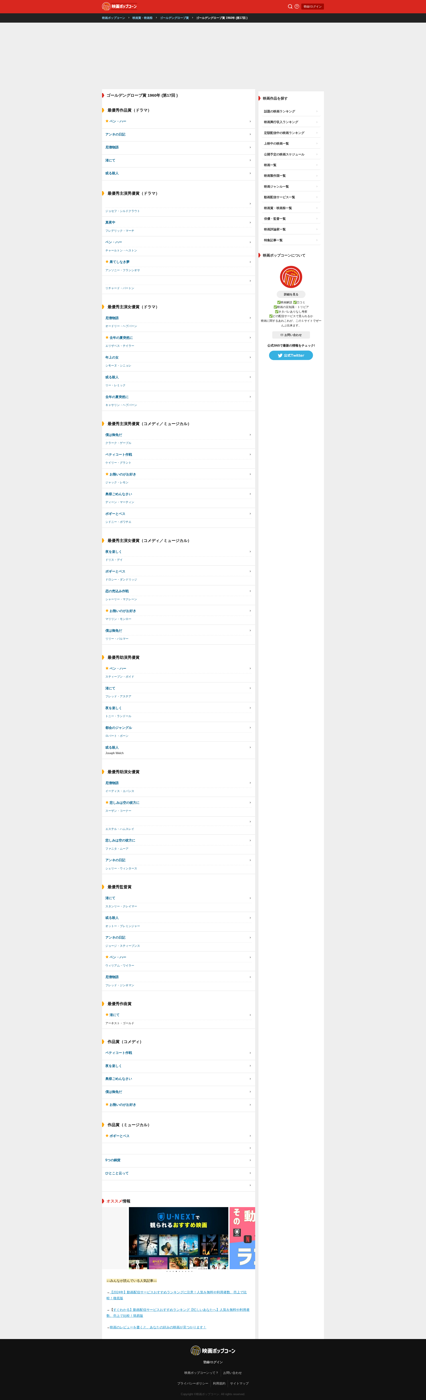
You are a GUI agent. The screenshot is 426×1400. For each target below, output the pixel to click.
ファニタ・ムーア (116, 848)
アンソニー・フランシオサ (122, 270)
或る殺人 (112, 173)
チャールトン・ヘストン (121, 250)
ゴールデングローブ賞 (174, 18)
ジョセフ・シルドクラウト (122, 211)
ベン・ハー (118, 121)
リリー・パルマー (116, 638)
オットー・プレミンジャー (122, 926)
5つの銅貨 (112, 1160)
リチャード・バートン (119, 288)
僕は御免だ (113, 435)
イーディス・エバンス (119, 791)
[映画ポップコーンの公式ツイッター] (291, 355)
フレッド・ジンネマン (119, 985)
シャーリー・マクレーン (121, 599)
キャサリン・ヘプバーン (121, 405)
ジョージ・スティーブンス (122, 945)
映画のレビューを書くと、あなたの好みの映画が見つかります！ (158, 1327)
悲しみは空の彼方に (125, 802)
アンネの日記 (115, 134)
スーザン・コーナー (118, 810)
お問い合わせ (293, 335)
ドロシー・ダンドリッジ (121, 579)
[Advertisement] (213, 56)
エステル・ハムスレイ (119, 829)
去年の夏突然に (121, 337)
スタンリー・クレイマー (121, 906)
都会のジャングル (118, 727)
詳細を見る (291, 294)
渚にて (110, 160)
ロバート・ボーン (116, 735)
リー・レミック (115, 385)
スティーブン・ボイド (119, 676)
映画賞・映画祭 (142, 18)
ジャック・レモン (116, 482)
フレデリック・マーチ (119, 230)
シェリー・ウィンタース (121, 868)
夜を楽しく (113, 551)
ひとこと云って (117, 1173)
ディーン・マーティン (119, 502)
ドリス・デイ (114, 559)
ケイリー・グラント (118, 462)
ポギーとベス (115, 514)
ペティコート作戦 (118, 454)
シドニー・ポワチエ (118, 522)
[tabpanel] (178, 1238)
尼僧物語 (112, 147)
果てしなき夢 (120, 262)
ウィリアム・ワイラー (119, 965)
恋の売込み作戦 (117, 591)
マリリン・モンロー (118, 619)
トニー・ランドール (118, 716)
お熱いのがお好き (123, 474)
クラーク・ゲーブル (118, 443)
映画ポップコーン (113, 18)
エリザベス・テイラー (119, 345)
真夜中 (110, 222)
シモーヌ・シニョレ (118, 365)
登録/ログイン (313, 6)
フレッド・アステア (118, 696)
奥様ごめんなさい (118, 494)
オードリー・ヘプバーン (121, 326)
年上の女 (112, 357)
